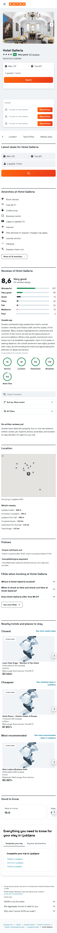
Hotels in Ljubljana (14, 866)
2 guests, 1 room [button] (13, 73)
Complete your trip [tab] (14, 843)
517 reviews (34, 54)
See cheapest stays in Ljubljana (46, 683)
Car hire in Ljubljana (15, 863)
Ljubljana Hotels (33, 927)
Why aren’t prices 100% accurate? (20, 911)
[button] (4, 4)
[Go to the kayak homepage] (17, 4)
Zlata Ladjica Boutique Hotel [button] (14, 769)
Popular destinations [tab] (36, 843)
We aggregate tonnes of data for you (21, 906)
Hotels (18, 925)
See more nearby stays (46, 631)
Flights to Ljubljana (14, 859)
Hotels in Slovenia (43, 925)
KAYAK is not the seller (14, 901)
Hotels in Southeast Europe (14, 927)
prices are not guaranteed (13, 894)
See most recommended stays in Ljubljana (45, 736)
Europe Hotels (29, 925)
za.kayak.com (8, 925)
